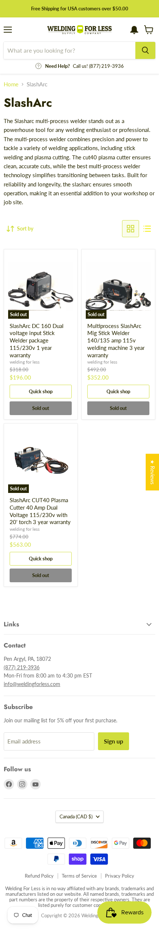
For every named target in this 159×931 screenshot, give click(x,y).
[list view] (147, 229)
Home (11, 84)
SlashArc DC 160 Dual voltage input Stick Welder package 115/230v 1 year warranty (37, 340)
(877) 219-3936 (22, 667)
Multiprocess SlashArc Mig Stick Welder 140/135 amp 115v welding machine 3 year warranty (116, 340)
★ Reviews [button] (152, 472)
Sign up (113, 741)
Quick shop (41, 391)
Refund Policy (39, 876)
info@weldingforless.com (32, 684)
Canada (76, 816)
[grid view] (130, 228)
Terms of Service (79, 876)
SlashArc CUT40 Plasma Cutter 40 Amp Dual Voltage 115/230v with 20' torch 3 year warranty (40, 511)
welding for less (25, 362)
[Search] (145, 50)
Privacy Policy (119, 876)
